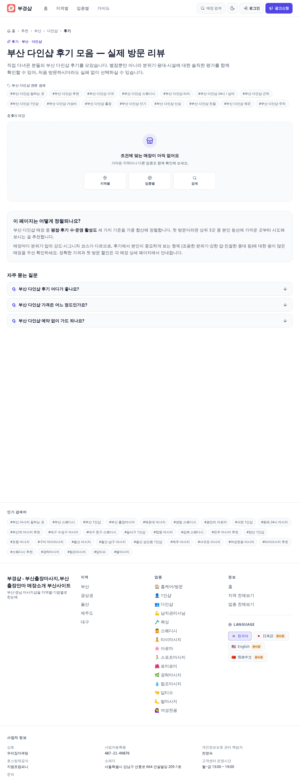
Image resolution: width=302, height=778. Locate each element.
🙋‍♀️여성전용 (166, 710)
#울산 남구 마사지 (112, 541)
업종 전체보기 (241, 604)
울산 (85, 604)
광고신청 (282, 8)
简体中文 (247, 657)
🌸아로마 (164, 648)
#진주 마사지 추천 (225, 532)
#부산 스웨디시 (63, 522)
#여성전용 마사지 (241, 541)
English (246, 646)
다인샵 (52, 31)
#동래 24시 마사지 (274, 522)
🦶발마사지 (166, 701)
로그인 (254, 8)
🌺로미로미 (166, 666)
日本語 (270, 635)
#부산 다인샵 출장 (98, 103)
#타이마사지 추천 (275, 541)
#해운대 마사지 (154, 522)
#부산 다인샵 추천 (65, 93)
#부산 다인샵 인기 (133, 103)
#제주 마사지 (180, 541)
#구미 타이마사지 (50, 541)
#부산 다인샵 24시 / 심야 (216, 93)
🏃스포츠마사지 (170, 657)
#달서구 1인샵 (134, 532)
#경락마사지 (50, 551)
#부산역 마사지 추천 (25, 532)
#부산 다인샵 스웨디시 (138, 93)
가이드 (103, 8)
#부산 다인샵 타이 (176, 93)
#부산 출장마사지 (122, 522)
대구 (85, 622)
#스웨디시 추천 (21, 551)
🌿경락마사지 (168, 675)
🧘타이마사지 (168, 639)
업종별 (83, 8)
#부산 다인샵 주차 (272, 103)
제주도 (87, 613)
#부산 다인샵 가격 (100, 93)
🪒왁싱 (162, 622)
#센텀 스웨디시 (185, 522)
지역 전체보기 (241, 595)
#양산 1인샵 (255, 532)
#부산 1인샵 (92, 522)
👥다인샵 (164, 604)
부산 (37, 31)
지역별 (62, 8)
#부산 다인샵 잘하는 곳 (27, 93)
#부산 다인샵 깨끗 (237, 103)
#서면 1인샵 (244, 522)
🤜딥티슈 (164, 692)
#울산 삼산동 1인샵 (148, 541)
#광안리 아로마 (215, 522)
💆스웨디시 (166, 630)
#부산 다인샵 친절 (202, 103)
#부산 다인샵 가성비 (62, 103)
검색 (194, 183)
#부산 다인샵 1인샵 (24, 103)
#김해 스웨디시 (192, 532)
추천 (24, 31)
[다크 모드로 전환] (232, 8)
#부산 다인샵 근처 (256, 93)
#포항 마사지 (19, 541)
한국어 (240, 635)
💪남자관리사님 (170, 613)
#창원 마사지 (163, 532)
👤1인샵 (163, 595)
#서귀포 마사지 (209, 541)
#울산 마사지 (81, 541)
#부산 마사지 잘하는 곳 (27, 522)
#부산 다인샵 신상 (168, 103)
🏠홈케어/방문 (169, 586)
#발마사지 (121, 551)
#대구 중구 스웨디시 (101, 532)
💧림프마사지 (168, 683)
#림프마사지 (77, 551)
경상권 (87, 595)
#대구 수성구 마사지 (63, 532)
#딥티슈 (100, 551)
